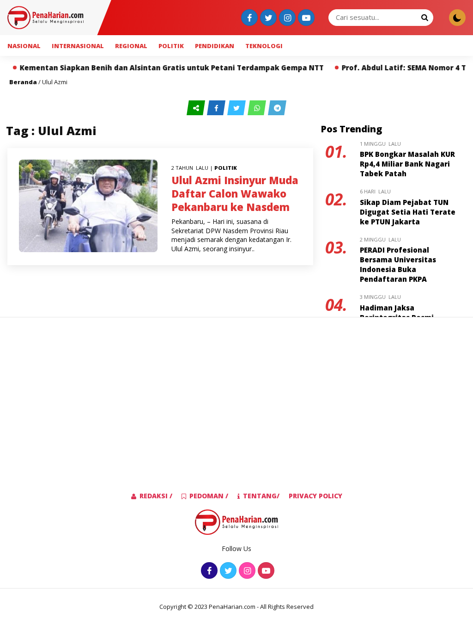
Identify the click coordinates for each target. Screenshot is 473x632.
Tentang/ (261, 495)
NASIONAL (24, 46)
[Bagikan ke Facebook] (217, 108)
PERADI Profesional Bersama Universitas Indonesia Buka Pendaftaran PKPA (398, 264)
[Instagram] (286, 18)
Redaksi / (155, 495)
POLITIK (171, 46)
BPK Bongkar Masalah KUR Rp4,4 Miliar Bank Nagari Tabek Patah (407, 163)
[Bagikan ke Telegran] (277, 108)
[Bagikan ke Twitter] (237, 108)
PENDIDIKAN (214, 46)
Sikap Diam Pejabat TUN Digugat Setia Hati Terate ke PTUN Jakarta (407, 212)
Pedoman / (208, 495)
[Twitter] (267, 18)
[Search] (424, 17)
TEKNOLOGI (264, 46)
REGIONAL (131, 46)
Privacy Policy (315, 495)
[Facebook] (248, 18)
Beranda (23, 82)
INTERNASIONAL (78, 46)
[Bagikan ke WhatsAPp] (258, 108)
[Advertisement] (236, 389)
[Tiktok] (305, 18)
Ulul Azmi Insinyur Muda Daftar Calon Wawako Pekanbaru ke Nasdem (234, 193)
